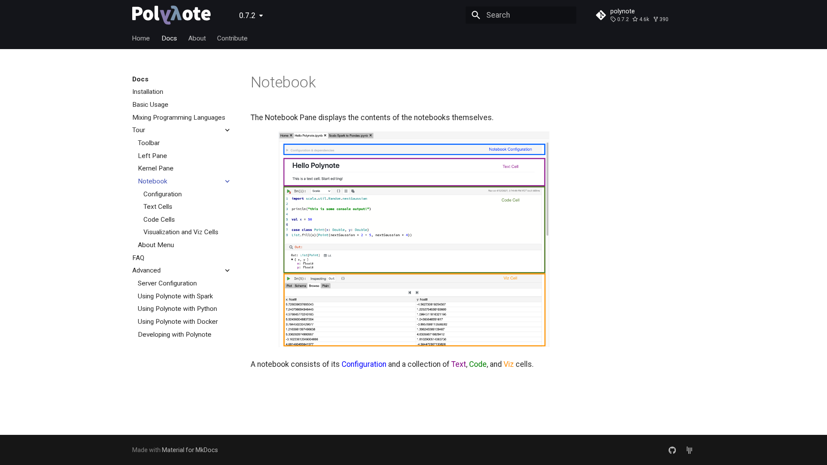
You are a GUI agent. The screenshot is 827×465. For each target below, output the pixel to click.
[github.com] (672, 449)
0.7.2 (247, 15)
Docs (169, 38)
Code (478, 364)
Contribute (233, 38)
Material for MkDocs (190, 449)
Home (141, 38)
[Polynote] (171, 15)
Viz (509, 364)
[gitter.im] (689, 449)
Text (458, 364)
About (197, 38)
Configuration (364, 364)
